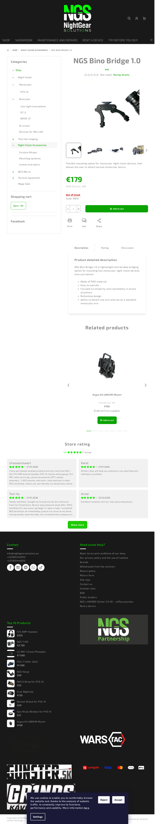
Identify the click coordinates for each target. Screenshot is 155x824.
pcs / (18, 205)
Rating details (121, 74)
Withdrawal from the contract (97, 566)
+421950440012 (16, 556)
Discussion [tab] (127, 247)
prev (68, 385)
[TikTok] (41, 567)
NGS (107, 69)
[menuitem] (6, 40)
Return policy (88, 570)
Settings (38, 816)
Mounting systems (30, 158)
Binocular (24, 99)
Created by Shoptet (138, 819)
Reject (103, 799)
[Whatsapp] (33, 567)
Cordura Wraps (28, 152)
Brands (84, 562)
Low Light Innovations (33, 106)
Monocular (25, 84)
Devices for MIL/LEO (31, 131)
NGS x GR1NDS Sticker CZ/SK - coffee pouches (106, 601)
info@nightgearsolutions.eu (23, 553)
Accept (118, 799)
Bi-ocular (24, 125)
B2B (82, 592)
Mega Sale (24, 183)
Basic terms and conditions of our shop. (103, 553)
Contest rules (88, 588)
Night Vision (25, 77)
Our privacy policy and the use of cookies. (104, 557)
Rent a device (88, 605)
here (86, 807)
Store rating (77, 444)
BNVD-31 (25, 118)
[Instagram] (18, 567)
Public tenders (88, 597)
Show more (77, 524)
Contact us (86, 584)
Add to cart (118, 208)
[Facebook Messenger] (25, 567)
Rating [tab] (105, 247)
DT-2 (23, 112)
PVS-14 (24, 91)
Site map (85, 579)
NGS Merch (24, 171)
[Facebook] (10, 567)
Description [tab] (81, 247)
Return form (87, 575)
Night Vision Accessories (32, 145)
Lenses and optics (29, 164)
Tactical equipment (29, 177)
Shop (18, 70)
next (145, 385)
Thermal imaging (28, 139)
